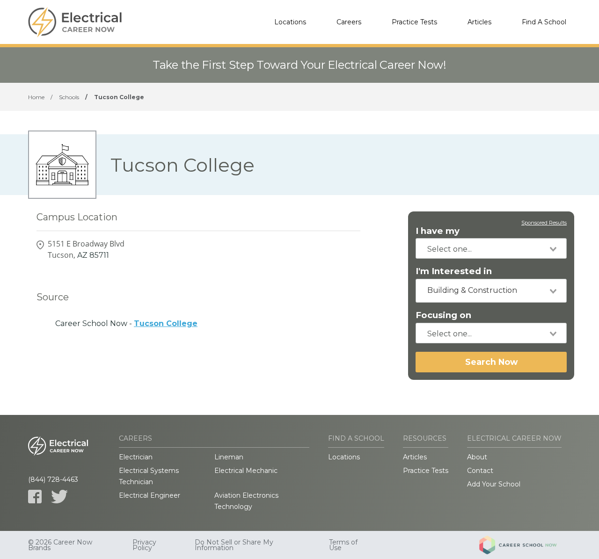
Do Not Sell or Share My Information (234, 545)
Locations (290, 22)
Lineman (228, 457)
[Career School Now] (525, 545)
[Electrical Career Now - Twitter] (59, 496)
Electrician (136, 457)
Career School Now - (126, 323)
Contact (480, 470)
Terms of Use (343, 545)
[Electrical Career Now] (75, 22)
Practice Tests (414, 22)
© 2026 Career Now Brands (60, 545)
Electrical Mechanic (246, 470)
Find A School (544, 22)
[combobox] (491, 248)
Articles (479, 22)
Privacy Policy (144, 545)
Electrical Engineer (149, 495)
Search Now (491, 362)
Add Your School (493, 484)
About (477, 457)
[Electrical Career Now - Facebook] (35, 496)
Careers (348, 22)
